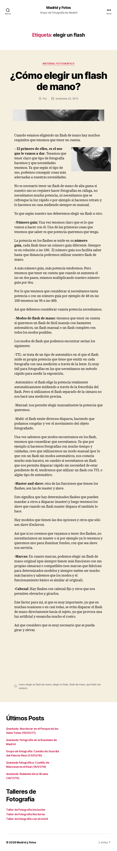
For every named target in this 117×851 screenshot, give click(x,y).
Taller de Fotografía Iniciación (25, 809)
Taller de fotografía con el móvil (27, 818)
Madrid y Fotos (58, 7)
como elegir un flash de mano (35, 684)
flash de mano (77, 684)
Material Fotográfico (58, 63)
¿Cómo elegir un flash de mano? (58, 80)
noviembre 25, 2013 (66, 98)
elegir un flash (60, 684)
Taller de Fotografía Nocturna (25, 814)
